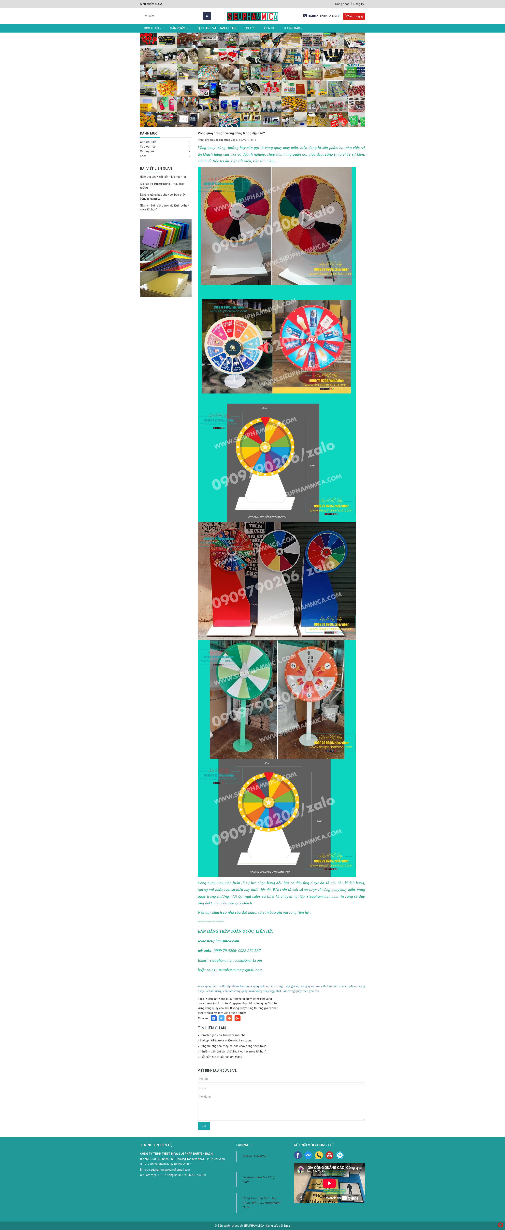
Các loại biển (148, 141)
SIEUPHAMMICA (254, 1156)
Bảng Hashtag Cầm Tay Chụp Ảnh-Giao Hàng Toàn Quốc (261, 1202)
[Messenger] (308, 1155)
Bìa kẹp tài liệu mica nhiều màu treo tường (226, 1040)
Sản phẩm (178, 28)
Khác (143, 156)
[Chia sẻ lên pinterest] (229, 1018)
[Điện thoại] (319, 1155)
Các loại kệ (147, 151)
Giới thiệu (152, 28)
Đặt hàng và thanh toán (216, 28)
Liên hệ (269, 28)
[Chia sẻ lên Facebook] (214, 1018)
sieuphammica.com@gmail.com (169, 1169)
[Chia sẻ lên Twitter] (221, 1018)
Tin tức (250, 28)
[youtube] (329, 1155)
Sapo (286, 1225)
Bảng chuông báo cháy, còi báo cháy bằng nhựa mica (233, 1046)
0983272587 (182, 1164)
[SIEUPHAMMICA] (252, 14)
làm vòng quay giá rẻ (246, 998)
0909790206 (330, 16)
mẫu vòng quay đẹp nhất (238, 1003)
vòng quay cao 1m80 (218, 1008)
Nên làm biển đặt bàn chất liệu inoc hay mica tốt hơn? (233, 1051)
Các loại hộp (148, 146)
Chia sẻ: (203, 1018)
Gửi (204, 1125)
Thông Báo (292, 28)
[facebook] (298, 1155)
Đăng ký (358, 4)
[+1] (237, 1018)
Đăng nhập (342, 4)
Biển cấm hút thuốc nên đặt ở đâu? (222, 1056)
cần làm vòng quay (220, 998)
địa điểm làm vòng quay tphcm (226, 1012)
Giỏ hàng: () (356, 16)
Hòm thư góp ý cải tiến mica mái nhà (223, 1035)
